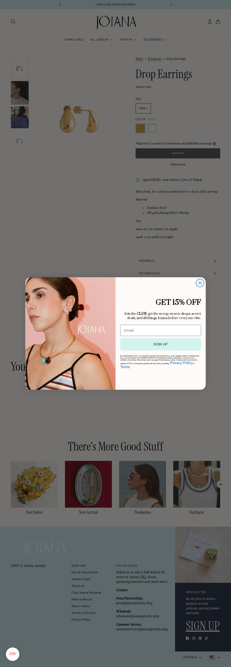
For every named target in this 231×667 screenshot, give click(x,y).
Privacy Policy (181, 363)
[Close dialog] (200, 283)
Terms (125, 367)
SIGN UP (160, 344)
